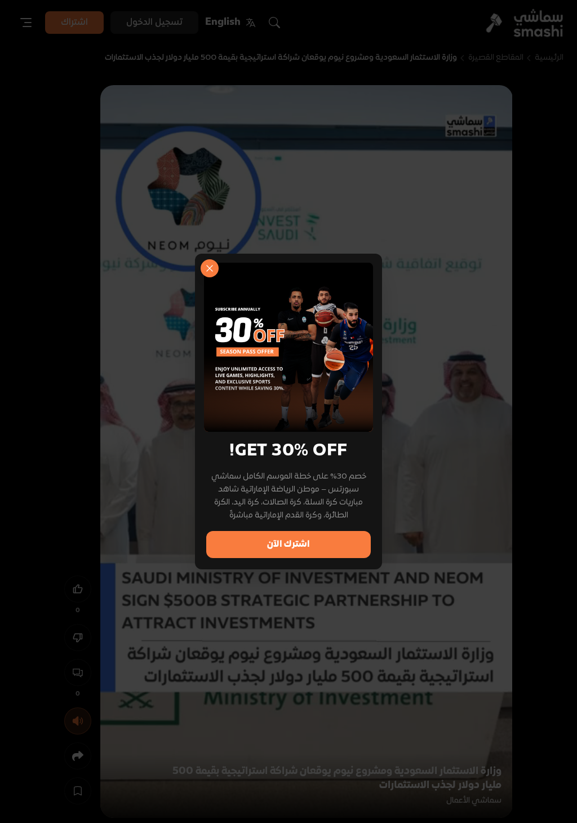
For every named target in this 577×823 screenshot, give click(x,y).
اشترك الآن (288, 544)
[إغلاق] (210, 268)
